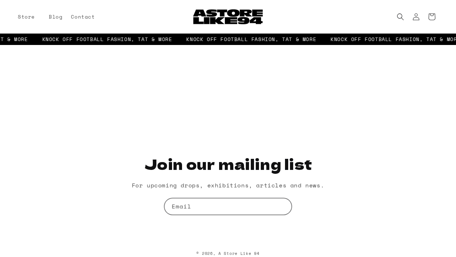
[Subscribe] (283, 206)
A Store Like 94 (239, 253)
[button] (29, 16)
